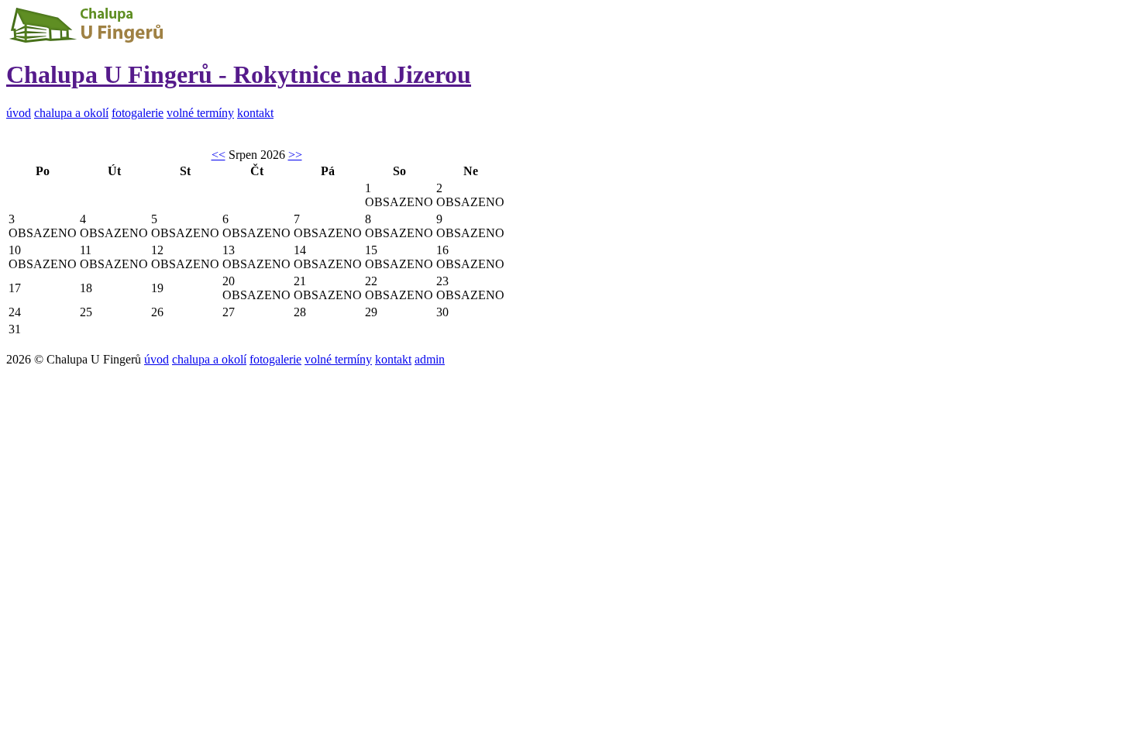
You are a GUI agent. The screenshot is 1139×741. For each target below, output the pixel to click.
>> (295, 154)
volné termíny (200, 112)
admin (430, 359)
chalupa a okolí (71, 112)
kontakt (255, 112)
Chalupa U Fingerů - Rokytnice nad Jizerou (238, 74)
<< (218, 154)
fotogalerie (137, 112)
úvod (18, 112)
